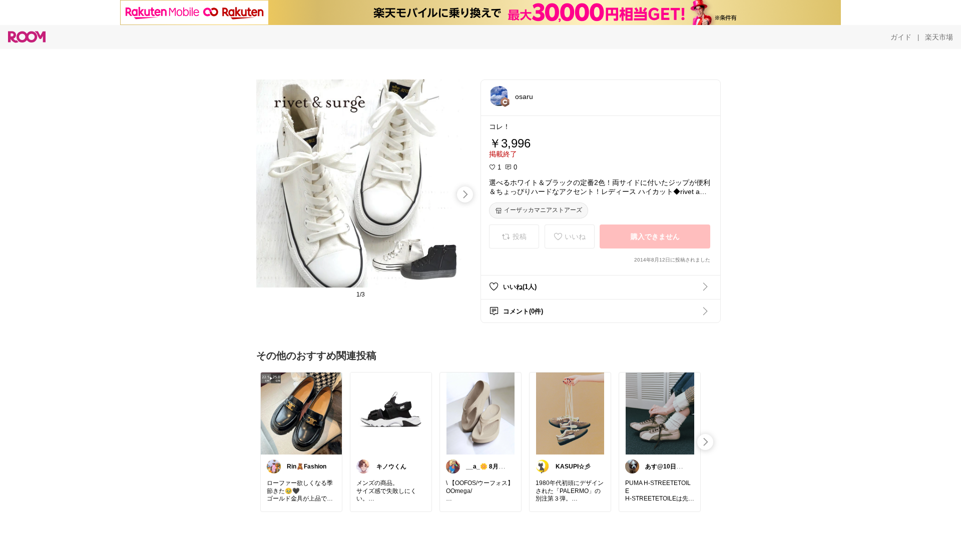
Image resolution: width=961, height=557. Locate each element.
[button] (499, 96)
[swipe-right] (465, 194)
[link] (301, 413)
